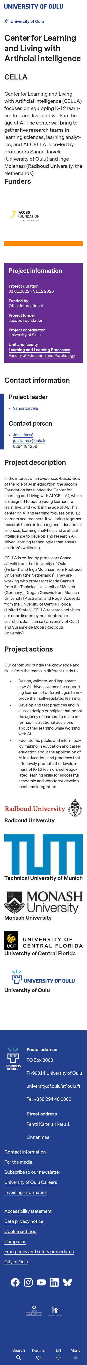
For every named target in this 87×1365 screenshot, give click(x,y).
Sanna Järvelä (25, 408)
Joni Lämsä (23, 435)
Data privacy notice (23, 1221)
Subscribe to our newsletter (32, 1172)
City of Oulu (16, 1262)
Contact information (25, 1152)
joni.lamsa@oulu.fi (29, 440)
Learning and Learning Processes (39, 350)
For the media (18, 1162)
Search (18, 1350)
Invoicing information (25, 1192)
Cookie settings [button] (20, 1231)
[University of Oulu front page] (43, 5)
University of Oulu (27, 21)
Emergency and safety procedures (39, 1252)
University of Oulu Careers (30, 1182)
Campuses (15, 1242)
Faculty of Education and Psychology (42, 355)
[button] (75, 1354)
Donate (38, 1350)
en (62, 1356)
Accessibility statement (28, 1211)
